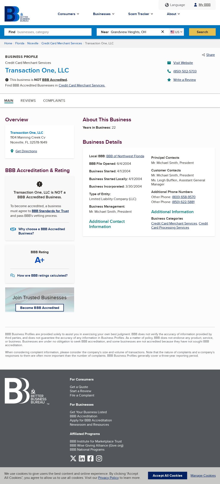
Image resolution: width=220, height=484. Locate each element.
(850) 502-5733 (185, 71)
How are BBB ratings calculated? (42, 275)
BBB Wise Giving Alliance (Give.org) (96, 445)
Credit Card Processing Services (179, 225)
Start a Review (80, 390)
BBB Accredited (54, 79)
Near (105, 31)
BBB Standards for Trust (50, 210)
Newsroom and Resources (89, 424)
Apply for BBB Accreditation (91, 420)
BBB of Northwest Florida (125, 156)
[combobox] (54, 32)
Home (8, 43)
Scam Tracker (138, 13)
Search (202, 31)
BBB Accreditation (83, 416)
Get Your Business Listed (88, 412)
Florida (19, 43)
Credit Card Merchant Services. (82, 85)
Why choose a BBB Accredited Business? (41, 231)
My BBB (205, 5)
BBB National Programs (87, 449)
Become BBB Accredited (39, 307)
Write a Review (184, 80)
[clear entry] (164, 32)
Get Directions (26, 151)
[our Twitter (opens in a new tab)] (73, 460)
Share (210, 55)
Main (8, 100)
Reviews (28, 100)
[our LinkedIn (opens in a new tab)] (81, 460)
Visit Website (183, 63)
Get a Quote (79, 386)
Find (12, 31)
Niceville (32, 43)
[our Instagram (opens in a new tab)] (99, 460)
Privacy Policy (108, 477)
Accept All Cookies (167, 475)
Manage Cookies (203, 475)
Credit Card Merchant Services (61, 43)
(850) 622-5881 (183, 201)
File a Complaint (82, 395)
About (171, 13)
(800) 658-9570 (184, 196)
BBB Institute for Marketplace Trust (96, 441)
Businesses (102, 13)
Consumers (66, 13)
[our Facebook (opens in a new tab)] (90, 460)
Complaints (54, 100)
